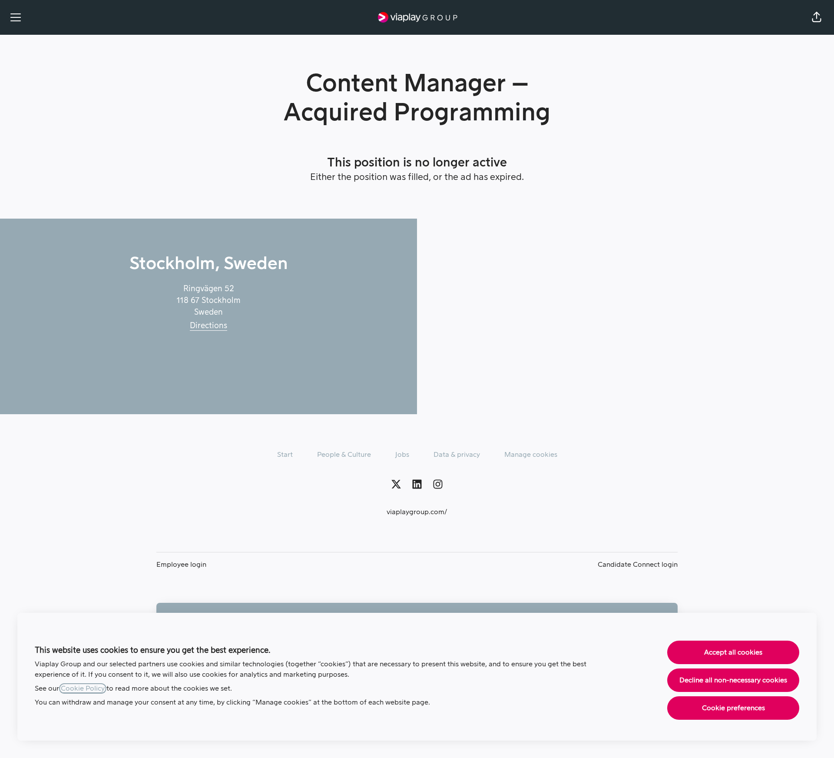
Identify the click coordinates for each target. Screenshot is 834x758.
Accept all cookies (733, 652)
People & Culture (344, 454)
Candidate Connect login (638, 564)
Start (285, 454)
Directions (208, 325)
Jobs (402, 454)
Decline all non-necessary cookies (733, 680)
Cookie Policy (83, 688)
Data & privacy (457, 454)
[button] (816, 17)
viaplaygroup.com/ (417, 512)
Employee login (181, 564)
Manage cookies (530, 454)
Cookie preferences (733, 708)
